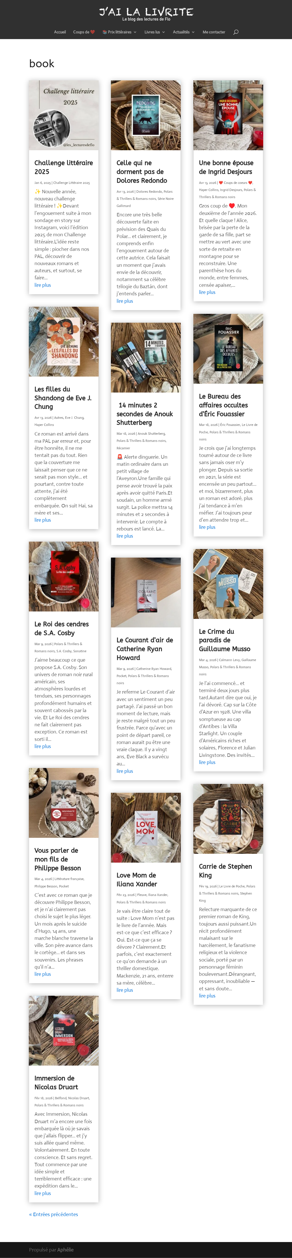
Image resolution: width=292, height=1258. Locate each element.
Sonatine (79, 651)
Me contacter (214, 32)
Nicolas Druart (78, 1098)
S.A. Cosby (64, 651)
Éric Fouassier (230, 424)
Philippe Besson (46, 886)
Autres (58, 417)
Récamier (123, 448)
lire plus (43, 285)
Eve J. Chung (74, 417)
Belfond (60, 1098)
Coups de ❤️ (84, 32)
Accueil (60, 32)
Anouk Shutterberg (151, 433)
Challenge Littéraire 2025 (71, 182)
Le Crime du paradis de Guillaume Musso (224, 640)
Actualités (181, 32)
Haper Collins (44, 424)
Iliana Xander (157, 895)
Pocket (64, 886)
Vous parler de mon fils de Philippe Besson (58, 859)
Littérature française (69, 879)
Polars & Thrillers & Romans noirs (59, 1105)
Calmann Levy (229, 660)
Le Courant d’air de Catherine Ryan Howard (145, 649)
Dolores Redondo (149, 191)
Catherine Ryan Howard (153, 668)
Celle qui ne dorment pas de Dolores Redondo (142, 171)
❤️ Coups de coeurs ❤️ (235, 182)
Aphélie (65, 1250)
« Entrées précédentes (53, 1214)
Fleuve (142, 895)
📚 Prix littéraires (116, 32)
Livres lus (152, 32)
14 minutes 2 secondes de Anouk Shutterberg (145, 414)
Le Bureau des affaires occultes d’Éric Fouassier (223, 405)
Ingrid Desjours (231, 190)
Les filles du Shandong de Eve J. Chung (63, 398)
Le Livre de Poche (232, 886)
